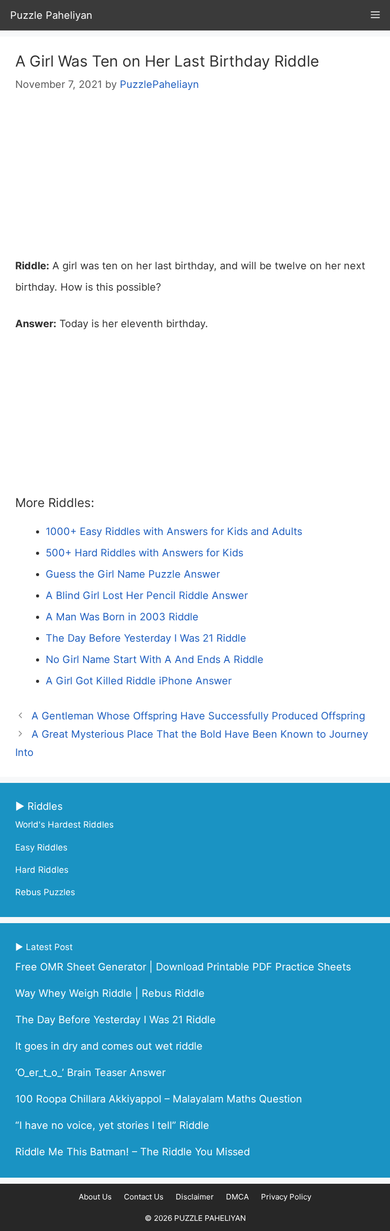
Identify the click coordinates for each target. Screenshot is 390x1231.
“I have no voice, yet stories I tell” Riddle (112, 1125)
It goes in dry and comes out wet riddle (109, 1046)
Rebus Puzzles (45, 892)
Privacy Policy (286, 1197)
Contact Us (144, 1197)
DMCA (237, 1197)
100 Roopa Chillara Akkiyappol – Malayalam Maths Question (158, 1099)
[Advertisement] (195, 180)
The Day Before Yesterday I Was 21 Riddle (115, 1020)
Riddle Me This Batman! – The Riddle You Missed (132, 1152)
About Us (95, 1197)
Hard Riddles (42, 870)
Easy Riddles (41, 847)
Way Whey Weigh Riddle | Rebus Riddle (110, 993)
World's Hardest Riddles (64, 824)
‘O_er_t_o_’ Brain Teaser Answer (90, 1072)
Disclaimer (195, 1197)
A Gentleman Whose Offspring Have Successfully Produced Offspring (198, 716)
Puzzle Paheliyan (51, 15)
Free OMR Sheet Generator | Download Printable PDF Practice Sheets (183, 967)
